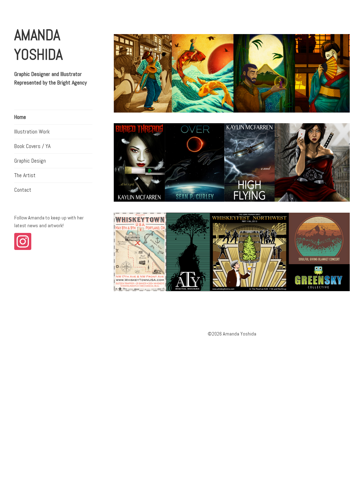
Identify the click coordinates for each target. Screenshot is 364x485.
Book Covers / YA (32, 146)
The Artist (25, 175)
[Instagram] (24, 242)
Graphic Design (30, 160)
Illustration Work (32, 131)
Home (20, 117)
